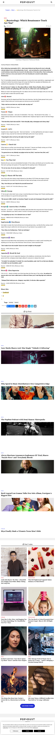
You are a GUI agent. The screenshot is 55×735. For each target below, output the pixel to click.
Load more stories (27, 706)
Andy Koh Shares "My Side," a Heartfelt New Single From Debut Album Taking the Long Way (13, 581)
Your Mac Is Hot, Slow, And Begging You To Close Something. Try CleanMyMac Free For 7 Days (13, 621)
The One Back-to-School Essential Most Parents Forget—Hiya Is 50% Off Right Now (40, 621)
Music (13, 10)
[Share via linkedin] (29, 306)
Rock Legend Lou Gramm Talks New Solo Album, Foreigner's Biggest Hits (26, 494)
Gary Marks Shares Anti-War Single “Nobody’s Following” (25, 348)
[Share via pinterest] (23, 306)
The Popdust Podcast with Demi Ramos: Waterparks (23, 419)
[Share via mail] (35, 306)
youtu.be (3, 109)
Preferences (15, 731)
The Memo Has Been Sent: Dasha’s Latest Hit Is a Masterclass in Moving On (13, 699)
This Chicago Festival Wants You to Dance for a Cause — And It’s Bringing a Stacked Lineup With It (41, 660)
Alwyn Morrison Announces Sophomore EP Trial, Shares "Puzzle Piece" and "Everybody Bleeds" (24, 456)
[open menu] (3, 2)
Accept (39, 731)
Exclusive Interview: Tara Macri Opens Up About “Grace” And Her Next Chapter (14, 659)
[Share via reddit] (20, 306)
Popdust (8, 10)
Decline (27, 731)
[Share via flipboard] (26, 306)
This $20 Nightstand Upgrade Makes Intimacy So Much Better (40, 580)
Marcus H (9, 26)
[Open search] (51, 2)
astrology (11, 302)
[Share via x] (16, 306)
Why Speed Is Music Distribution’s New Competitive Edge (25, 384)
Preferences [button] (35, 727)
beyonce (16, 302)
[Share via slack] (32, 306)
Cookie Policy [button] (5, 727)
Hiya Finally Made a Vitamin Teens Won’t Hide (21, 531)
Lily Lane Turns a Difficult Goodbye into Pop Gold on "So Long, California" (41, 699)
